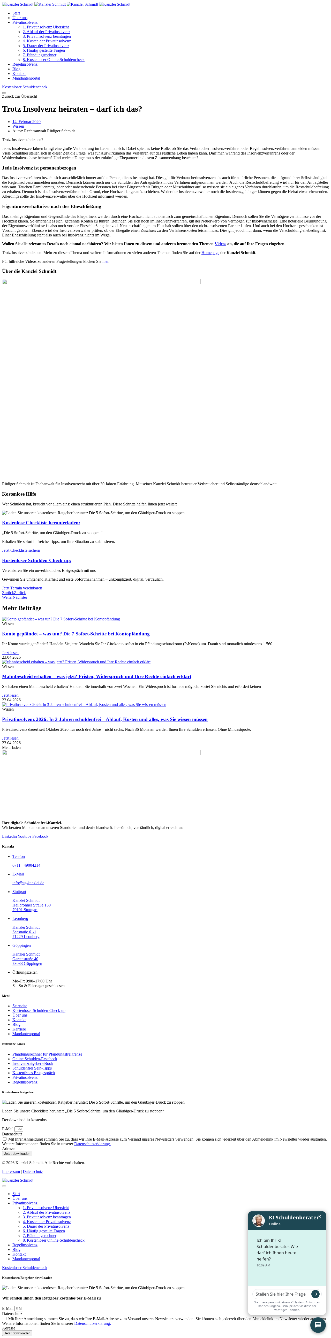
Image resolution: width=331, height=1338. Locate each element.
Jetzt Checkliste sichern (21, 550)
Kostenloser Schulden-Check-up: (36, 560)
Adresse (8, 1148)
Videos (220, 244)
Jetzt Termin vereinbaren (22, 588)
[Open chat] (318, 1325)
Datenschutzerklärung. (92, 1144)
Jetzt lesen (10, 652)
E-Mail (8, 1129)
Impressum (11, 1171)
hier (105, 261)
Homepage (210, 252)
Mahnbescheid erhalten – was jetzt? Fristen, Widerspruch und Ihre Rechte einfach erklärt (96, 676)
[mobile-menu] (4, 93)
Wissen (18, 126)
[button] (19, 96)
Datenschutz (12, 1134)
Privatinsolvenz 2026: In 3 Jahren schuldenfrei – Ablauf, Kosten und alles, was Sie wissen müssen (105, 719)
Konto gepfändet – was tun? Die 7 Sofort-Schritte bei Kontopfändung (76, 633)
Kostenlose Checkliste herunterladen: (41, 522)
